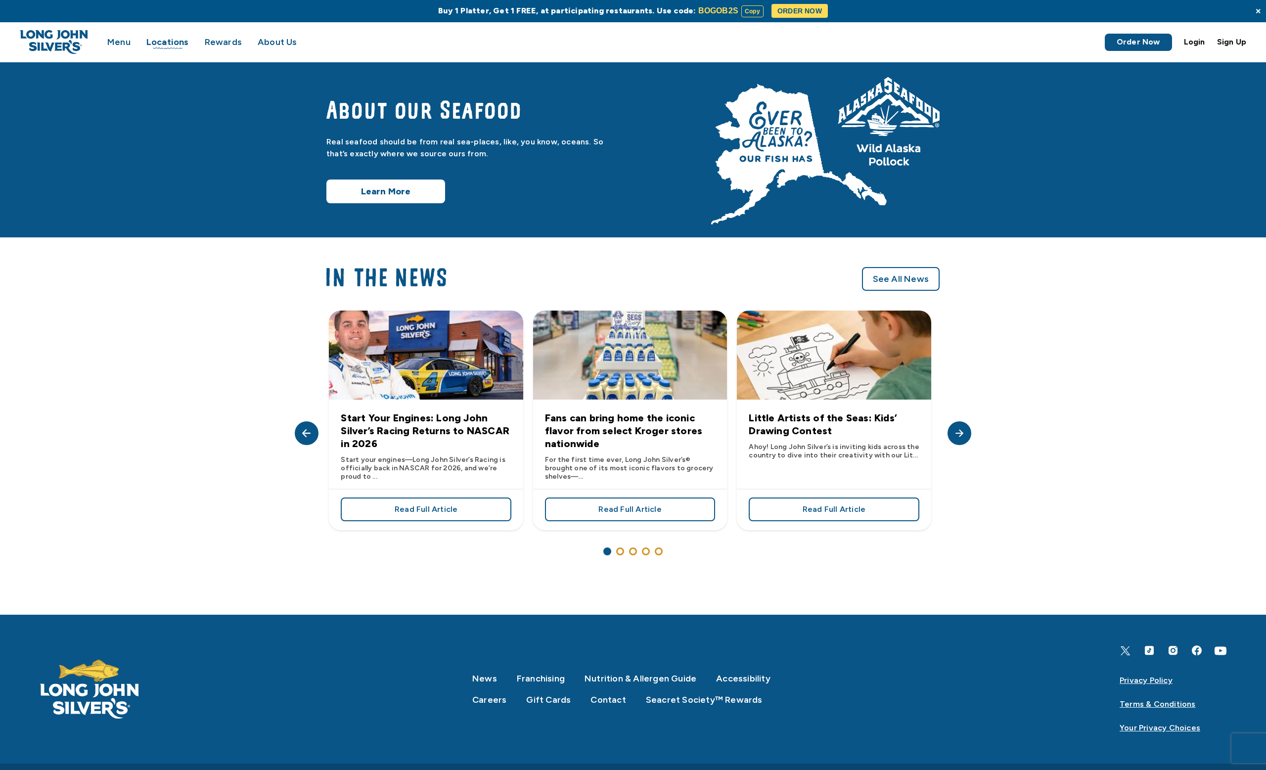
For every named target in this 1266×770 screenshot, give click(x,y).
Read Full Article (453, 511)
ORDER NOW (799, 11)
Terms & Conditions (1158, 704)
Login (1194, 41)
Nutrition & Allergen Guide (640, 678)
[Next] (959, 433)
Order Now (1138, 41)
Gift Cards (548, 699)
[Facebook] (1197, 650)
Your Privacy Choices (1160, 727)
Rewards (223, 42)
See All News (901, 278)
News (484, 678)
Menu (119, 42)
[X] (1125, 651)
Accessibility (743, 678)
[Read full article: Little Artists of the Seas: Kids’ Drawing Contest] (834, 355)
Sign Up (1231, 41)
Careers (489, 699)
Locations (167, 42)
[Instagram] (1173, 650)
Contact (608, 699)
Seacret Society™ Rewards (704, 699)
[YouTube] (1220, 650)
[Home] (89, 689)
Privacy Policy (1146, 680)
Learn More (386, 191)
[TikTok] (1149, 650)
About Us (277, 42)
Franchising (541, 678)
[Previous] (306, 433)
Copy (752, 11)
